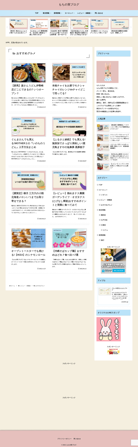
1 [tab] (67, 38)
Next (131, 27)
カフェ (105, 230)
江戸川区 (104, 220)
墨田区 (103, 215)
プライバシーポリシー (64, 439)
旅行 (102, 240)
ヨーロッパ (103, 190)
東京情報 (102, 210)
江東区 (103, 225)
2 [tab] (71, 38)
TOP (100, 185)
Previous (7, 27)
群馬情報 (102, 235)
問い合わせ (77, 439)
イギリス (104, 195)
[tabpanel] (18, 27)
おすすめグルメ (106, 205)
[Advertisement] (69, 379)
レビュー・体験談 (105, 200)
